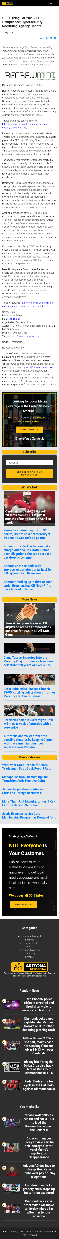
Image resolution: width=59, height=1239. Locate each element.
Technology (29, 953)
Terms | (7, 1231)
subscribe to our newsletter (29, 473)
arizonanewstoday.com (41, 1231)
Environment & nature (29, 943)
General (29, 946)
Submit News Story (29, 430)
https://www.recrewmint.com (25, 336)
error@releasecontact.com (40, 367)
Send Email (14, 318)
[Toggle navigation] (51, 3)
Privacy (14, 1231)
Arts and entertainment (29, 936)
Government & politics (29, 950)
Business (29, 939)
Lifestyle (29, 956)
